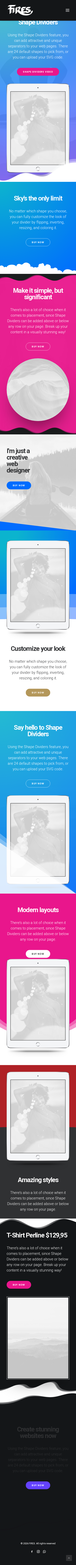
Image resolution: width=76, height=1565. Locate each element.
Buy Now (38, 242)
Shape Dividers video (38, 71)
